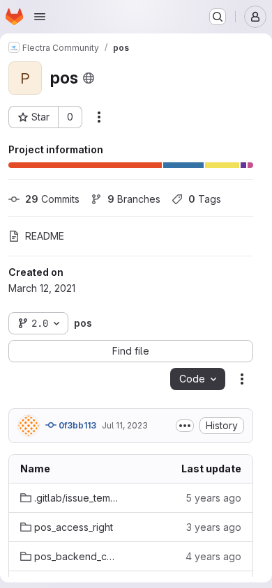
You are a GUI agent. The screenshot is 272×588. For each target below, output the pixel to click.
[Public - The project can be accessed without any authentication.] (88, 78)
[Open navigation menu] (40, 17)
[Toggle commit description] (185, 425)
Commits (52, 199)
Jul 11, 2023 (125, 425)
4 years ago (213, 556)
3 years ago (213, 527)
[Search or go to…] (217, 16)
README (44, 236)
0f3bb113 (76, 425)
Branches (133, 199)
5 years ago (213, 498)
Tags (204, 199)
